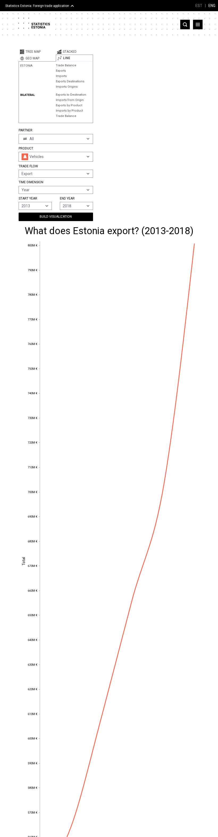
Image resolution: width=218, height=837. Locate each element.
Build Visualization (56, 216)
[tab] (37, 51)
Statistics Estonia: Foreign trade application (37, 6)
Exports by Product (69, 105)
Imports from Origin (70, 100)
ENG (211, 5)
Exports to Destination (71, 94)
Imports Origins (67, 86)
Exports (61, 70)
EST (198, 5)
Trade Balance (66, 65)
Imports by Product (69, 110)
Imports (61, 76)
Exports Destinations (70, 81)
